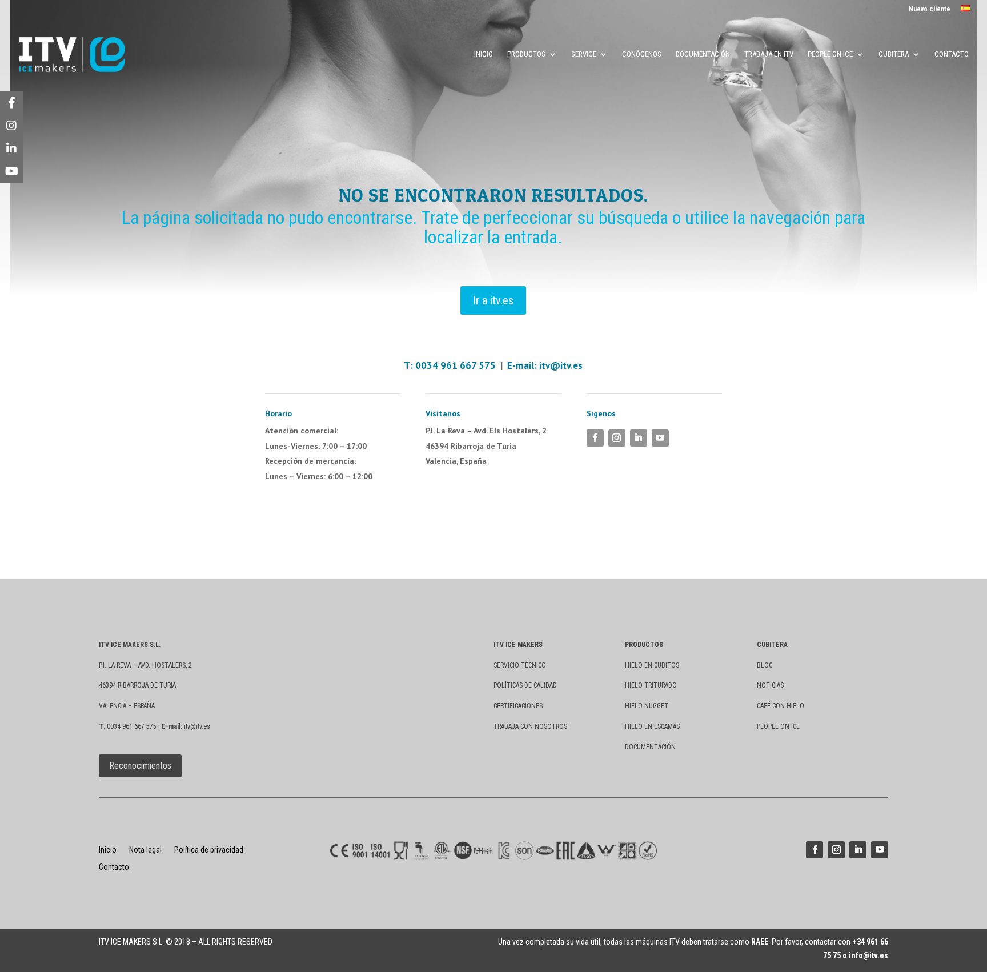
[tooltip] (11, 102)
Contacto (951, 54)
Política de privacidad (208, 850)
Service (583, 54)
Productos (526, 54)
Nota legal (145, 850)
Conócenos (641, 54)
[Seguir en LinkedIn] (638, 438)
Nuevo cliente (929, 9)
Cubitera (893, 54)
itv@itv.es (561, 365)
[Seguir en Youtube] (660, 438)
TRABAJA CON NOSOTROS (530, 726)
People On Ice (830, 54)
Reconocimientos (140, 765)
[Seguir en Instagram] (616, 438)
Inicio (483, 54)
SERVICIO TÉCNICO (520, 665)
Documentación (703, 54)
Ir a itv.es (493, 300)
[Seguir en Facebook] (595, 438)
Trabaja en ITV (768, 54)
